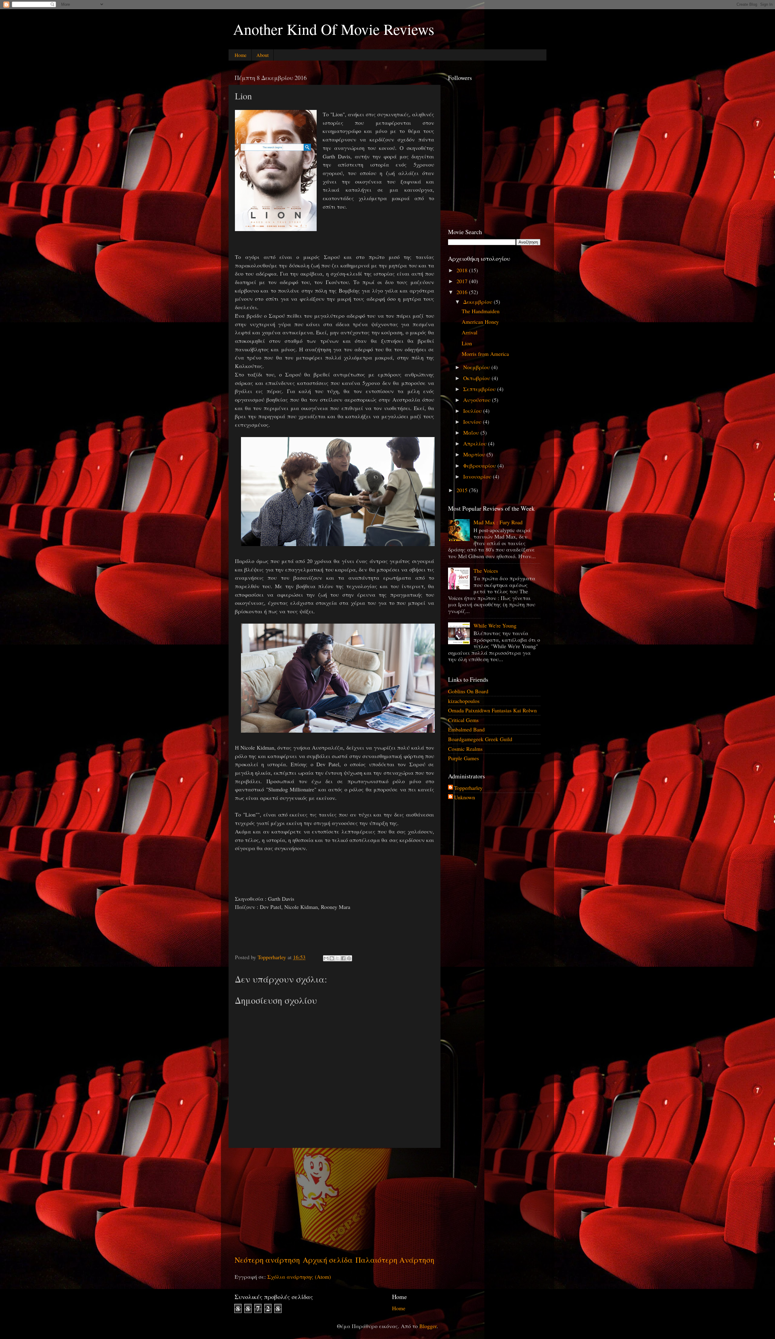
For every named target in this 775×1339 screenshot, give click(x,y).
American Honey (480, 321)
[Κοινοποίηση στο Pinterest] (349, 958)
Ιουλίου (473, 410)
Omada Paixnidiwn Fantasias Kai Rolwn (492, 710)
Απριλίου (475, 443)
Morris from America (485, 353)
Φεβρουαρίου (480, 465)
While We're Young (494, 625)
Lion (467, 343)
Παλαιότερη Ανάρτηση (394, 1259)
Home (240, 55)
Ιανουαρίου (478, 476)
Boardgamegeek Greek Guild (480, 739)
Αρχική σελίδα (328, 1259)
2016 (463, 292)
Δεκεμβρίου (478, 301)
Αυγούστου (477, 399)
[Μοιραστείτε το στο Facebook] (343, 958)
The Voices (485, 570)
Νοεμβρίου (477, 367)
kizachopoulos (464, 700)
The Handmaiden (481, 311)
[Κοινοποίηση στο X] (338, 958)
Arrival (469, 332)
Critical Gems (463, 720)
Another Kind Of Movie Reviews (333, 29)
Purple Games (463, 758)
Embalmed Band (466, 729)
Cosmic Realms (465, 748)
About (262, 55)
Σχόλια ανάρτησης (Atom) (299, 1276)
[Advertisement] (334, 1201)
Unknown (464, 797)
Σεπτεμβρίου (480, 389)
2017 (463, 281)
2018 (463, 270)
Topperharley (468, 788)
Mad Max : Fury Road (498, 522)
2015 (463, 490)
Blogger (428, 1326)
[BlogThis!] (332, 958)
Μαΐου (471, 432)
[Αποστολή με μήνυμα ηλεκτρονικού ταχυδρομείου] (326, 958)
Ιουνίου (473, 421)
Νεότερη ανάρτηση (267, 1259)
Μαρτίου (474, 454)
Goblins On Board (468, 691)
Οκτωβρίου (477, 378)
